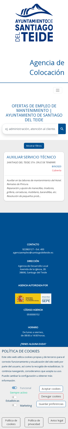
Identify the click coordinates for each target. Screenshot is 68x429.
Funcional (25, 388)
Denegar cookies (51, 396)
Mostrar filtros (34, 145)
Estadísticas (12, 400)
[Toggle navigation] (57, 90)
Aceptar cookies (51, 388)
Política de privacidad (34, 422)
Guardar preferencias (51, 404)
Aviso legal (57, 420)
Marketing (26, 405)
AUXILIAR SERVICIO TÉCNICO (31, 156)
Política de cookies (11, 422)
